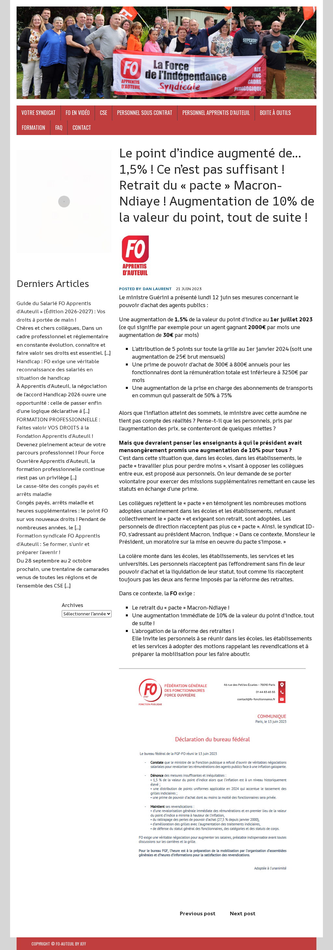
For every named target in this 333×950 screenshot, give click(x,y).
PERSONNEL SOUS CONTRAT (144, 113)
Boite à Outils (275, 113)
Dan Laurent (157, 288)
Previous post (198, 913)
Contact (82, 127)
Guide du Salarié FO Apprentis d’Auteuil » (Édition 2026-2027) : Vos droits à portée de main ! (61, 311)
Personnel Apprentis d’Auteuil (216, 113)
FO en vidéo (78, 113)
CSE (103, 113)
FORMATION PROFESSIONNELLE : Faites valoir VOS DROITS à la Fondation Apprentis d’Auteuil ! (58, 427)
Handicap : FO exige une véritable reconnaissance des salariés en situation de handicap (58, 369)
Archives (72, 605)
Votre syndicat (38, 113)
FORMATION (33, 127)
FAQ (58, 127)
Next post (243, 913)
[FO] (166, 52)
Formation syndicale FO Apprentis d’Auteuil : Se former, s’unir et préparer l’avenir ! (58, 544)
